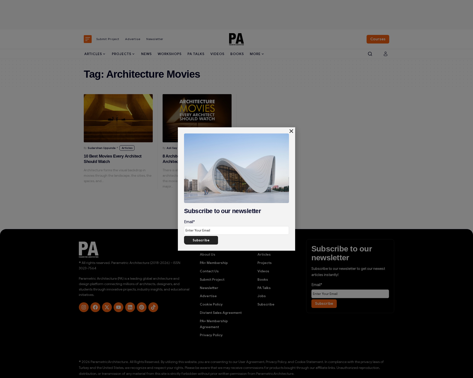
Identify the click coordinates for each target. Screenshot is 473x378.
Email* (189, 221)
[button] (291, 131)
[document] (236, 189)
